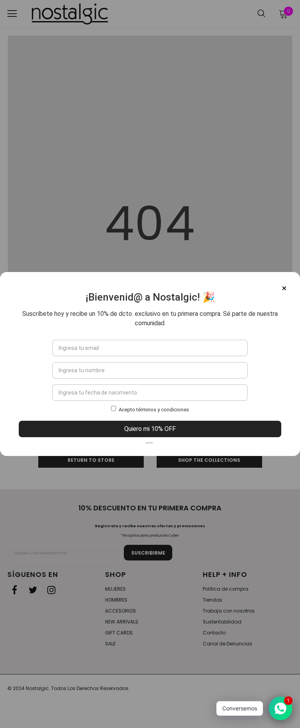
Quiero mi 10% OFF (150, 428)
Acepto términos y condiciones (154, 410)
